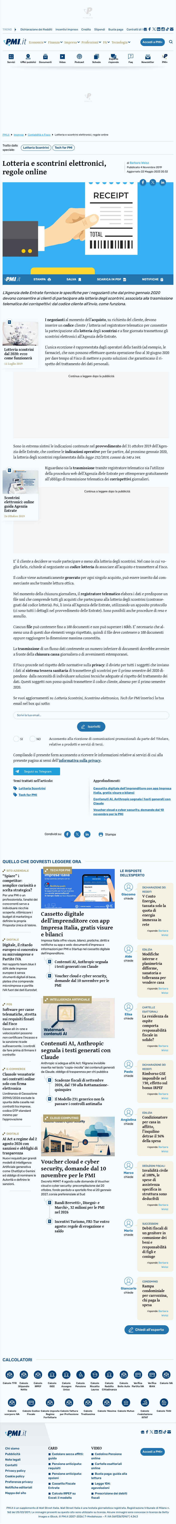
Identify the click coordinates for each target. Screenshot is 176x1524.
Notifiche (150, 279)
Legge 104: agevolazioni (101, 1486)
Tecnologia (119, 42)
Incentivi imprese (67, 29)
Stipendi (99, 29)
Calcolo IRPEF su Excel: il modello (62, 1496)
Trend (7, 29)
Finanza (54, 42)
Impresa (70, 42)
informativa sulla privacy (80, 760)
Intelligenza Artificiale (70, 999)
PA (105, 42)
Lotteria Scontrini (36, 147)
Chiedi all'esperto (149, 1330)
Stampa (39, 279)
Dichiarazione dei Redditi (36, 29)
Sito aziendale (17, 870)
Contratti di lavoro (138, 29)
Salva (72, 279)
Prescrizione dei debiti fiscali (109, 1496)
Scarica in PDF (109, 279)
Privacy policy (15, 1471)
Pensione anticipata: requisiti (65, 1466)
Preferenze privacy (19, 1482)
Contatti (11, 1465)
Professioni (90, 42)
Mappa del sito (15, 1493)
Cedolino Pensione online (106, 1456)
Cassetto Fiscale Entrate (62, 1486)
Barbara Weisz (139, 163)
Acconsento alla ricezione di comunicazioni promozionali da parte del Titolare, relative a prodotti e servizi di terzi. (109, 741)
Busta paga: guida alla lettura (109, 1476)
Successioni (150, 1223)
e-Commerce (15, 1069)
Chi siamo (12, 1448)
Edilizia (147, 949)
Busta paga (115, 29)
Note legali (13, 1459)
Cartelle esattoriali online (106, 1466)
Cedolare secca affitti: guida (65, 1456)
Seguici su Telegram (38, 771)
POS (9, 1004)
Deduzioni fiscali (153, 1165)
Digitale (12, 939)
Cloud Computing (64, 1118)
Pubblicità (12, 1454)
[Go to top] (148, 1509)
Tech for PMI (63, 147)
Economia (36, 42)
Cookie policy (14, 1476)
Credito (86, 29)
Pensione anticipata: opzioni (65, 1476)
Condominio (150, 1281)
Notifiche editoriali (18, 1487)
